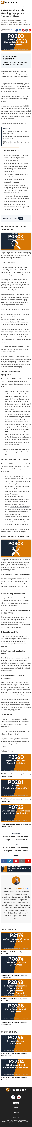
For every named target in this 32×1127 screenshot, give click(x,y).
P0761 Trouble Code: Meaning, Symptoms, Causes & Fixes (16, 143)
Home (2, 6)
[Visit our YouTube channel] (19, 1097)
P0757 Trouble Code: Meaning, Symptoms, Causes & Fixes (16, 132)
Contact (16, 1112)
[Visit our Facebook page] (13, 1097)
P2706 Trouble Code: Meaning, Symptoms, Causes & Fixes (16, 137)
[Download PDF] (30, 30)
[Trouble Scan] (9, 2)
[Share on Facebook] (16, 30)
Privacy (16, 1117)
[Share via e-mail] (26, 30)
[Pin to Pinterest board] (23, 30)
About (16, 1108)
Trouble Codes (7, 6)
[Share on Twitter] (20, 30)
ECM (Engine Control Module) (19, 507)
